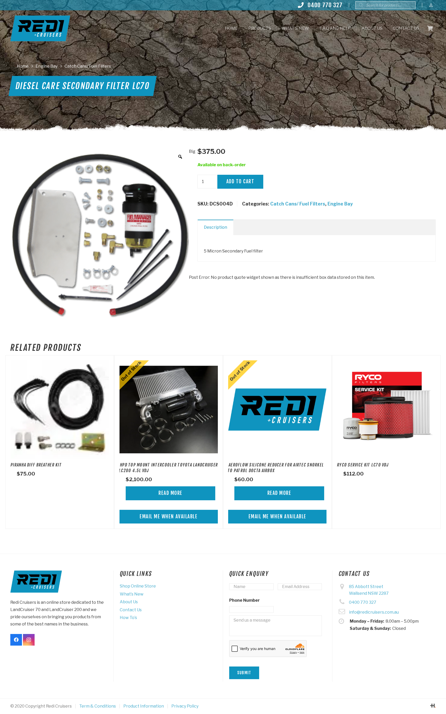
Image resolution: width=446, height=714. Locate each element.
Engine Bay (47, 66)
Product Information (143, 706)
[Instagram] (29, 640)
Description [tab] (215, 227)
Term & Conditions (97, 706)
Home (23, 66)
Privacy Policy (184, 706)
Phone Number (244, 600)
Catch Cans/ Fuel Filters (88, 66)
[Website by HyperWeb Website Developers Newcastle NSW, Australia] (433, 706)
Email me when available (168, 516)
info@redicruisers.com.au (374, 612)
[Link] (40, 28)
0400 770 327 (362, 602)
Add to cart (240, 181)
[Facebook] (16, 640)
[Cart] (430, 28)
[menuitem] (231, 28)
